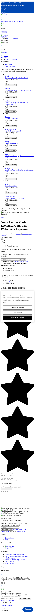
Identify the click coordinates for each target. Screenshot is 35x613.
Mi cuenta (13, 531)
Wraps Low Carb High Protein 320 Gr (16, 78)
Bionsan (7, 168)
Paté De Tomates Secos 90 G (14, 131)
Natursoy (7, 184)
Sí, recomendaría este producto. (12, 487)
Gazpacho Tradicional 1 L (13, 118)
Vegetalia (7, 88)
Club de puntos (9, 563)
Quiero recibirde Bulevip (14, 264)
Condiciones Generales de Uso (14, 554)
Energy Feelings (10, 196)
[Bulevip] (4, 14)
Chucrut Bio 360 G (11, 186)
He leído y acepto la (15, 261)
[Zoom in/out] (7, 491)
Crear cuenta (19, 21)
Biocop (7, 141)
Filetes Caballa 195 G (11, 143)
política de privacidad (21, 261)
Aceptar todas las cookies (17, 317)
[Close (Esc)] (1, 491)
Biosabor (7, 117)
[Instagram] (2, 584)
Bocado (7, 76)
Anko (2, 217)
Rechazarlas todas (17, 312)
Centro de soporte (6, 605)
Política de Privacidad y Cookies (15, 559)
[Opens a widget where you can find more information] (27, 609)
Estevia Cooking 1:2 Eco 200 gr (14, 198)
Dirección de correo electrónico (10, 597)
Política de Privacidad (19, 529)
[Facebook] (5, 584)
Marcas (6, 35)
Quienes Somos (9, 538)
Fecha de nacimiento (7, 523)
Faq (8, 531)
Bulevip (18, 234)
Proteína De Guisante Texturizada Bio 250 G (18, 90)
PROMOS (4, 37)
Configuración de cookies (17, 307)
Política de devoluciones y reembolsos (16, 556)
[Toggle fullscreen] (5, 491)
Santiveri (7, 101)
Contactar (12, 21)
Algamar (7, 154)
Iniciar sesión (5, 21)
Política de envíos (10, 561)
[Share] (3, 491)
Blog (6, 539)
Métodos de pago (10, 558)
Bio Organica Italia (10, 129)
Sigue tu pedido (21, 531)
